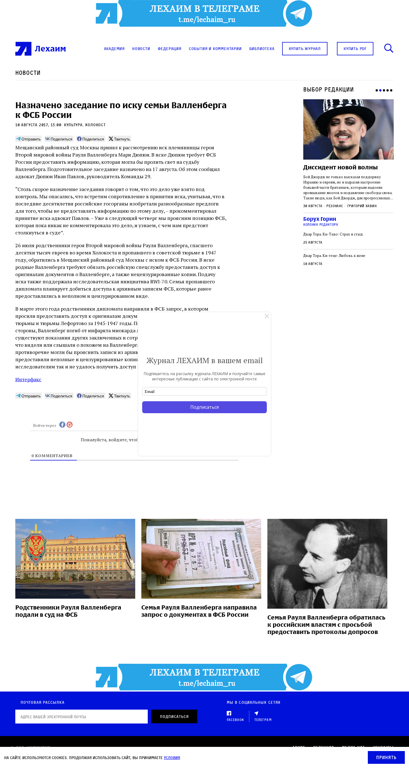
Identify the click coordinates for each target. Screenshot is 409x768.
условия (172, 757)
